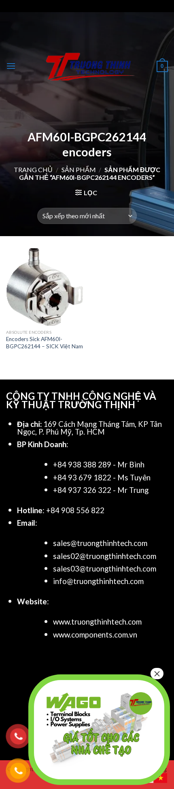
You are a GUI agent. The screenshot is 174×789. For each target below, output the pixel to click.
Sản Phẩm (79, 169)
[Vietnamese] (161, 777)
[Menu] (11, 66)
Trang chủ (33, 169)
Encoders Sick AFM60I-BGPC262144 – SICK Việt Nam (44, 343)
